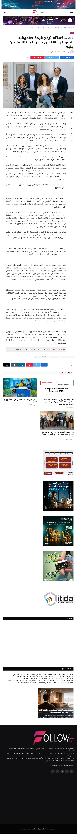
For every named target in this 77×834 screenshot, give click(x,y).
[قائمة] (71, 12)
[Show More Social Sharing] (28, 57)
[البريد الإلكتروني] (72, 138)
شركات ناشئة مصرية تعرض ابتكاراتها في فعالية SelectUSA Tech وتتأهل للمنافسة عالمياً (58, 434)
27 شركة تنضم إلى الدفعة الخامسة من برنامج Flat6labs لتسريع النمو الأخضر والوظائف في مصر (58, 402)
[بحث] (5, 12)
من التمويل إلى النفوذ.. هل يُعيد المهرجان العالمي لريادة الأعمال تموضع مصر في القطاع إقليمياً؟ (43, 676)
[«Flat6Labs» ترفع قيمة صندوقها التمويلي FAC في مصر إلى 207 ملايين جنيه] (38, 85)
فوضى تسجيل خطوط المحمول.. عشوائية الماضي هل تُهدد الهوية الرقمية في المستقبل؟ (46, 678)
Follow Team (57, 52)
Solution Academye (46, 829)
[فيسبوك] (72, 118)
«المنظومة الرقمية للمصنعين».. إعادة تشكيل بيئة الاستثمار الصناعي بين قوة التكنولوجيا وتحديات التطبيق (40, 680)
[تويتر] (72, 123)
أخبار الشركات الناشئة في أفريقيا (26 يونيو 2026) (20, 401)
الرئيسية (71, 27)
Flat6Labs (65, 357)
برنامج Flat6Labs (54, 357)
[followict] (38, 12)
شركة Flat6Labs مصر (41, 357)
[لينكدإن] (72, 128)
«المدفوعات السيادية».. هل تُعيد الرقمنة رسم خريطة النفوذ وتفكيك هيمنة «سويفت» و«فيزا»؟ (44, 682)
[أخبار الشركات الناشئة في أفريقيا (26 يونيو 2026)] (20, 387)
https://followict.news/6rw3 (54, 349)
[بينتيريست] (72, 133)
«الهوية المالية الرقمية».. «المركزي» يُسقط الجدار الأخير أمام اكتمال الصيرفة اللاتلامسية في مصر (43, 674)
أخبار (72, 33)
